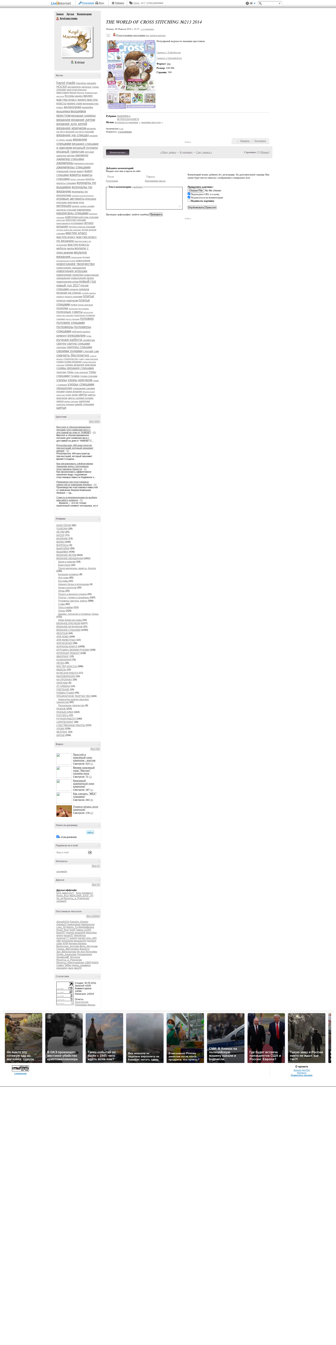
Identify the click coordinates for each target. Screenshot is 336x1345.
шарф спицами (84, 404)
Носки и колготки (67, 587)
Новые (265, 152)
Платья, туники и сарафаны (73, 597)
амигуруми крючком (76, 89)
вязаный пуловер (85, 147)
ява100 (78, 968)
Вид (253, 3)
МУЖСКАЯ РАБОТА (67, 673)
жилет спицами (77, 179)
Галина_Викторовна (67, 949)
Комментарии (84, 14)
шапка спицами (71, 401)
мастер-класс (66, 237)
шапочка (84, 401)
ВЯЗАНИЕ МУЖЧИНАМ (69, 626)
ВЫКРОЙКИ (63, 548)
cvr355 (87, 930)
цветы (83, 394)
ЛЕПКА (60, 663)
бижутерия (62, 92)
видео (79, 95)
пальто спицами (73, 296)
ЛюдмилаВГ (63, 957)
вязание (63, 120)
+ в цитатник (147, 28)
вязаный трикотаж (70, 151)
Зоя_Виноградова (66, 951)
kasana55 (80, 932)
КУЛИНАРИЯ (63, 659)
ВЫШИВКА (62, 551)
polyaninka (67, 940)
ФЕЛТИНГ (61, 732)
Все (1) (96, 866)
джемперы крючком (84, 163)
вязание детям (83, 120)
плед (74, 304)
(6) (91, 800)
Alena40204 (62, 921)
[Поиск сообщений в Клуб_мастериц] (90, 832)
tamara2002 (80, 940)
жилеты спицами (66, 183)
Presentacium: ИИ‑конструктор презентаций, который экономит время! (74, 448)
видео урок (74, 103)
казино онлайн (87, 206)
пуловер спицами (70, 323)
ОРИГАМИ (62, 683)
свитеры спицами (79, 347)
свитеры (61, 347)
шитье (61, 408)
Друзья (70, 14)
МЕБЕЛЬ (61, 669)
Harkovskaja (73, 924)
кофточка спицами (88, 217)
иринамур (61, 968)
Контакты (301, 1073)
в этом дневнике (68, 837)
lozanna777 (62, 938)
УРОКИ (60, 728)
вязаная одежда (83, 115)
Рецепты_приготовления (70, 962)
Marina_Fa (72, 927)
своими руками (69, 351)
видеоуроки (72, 107)
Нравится (245, 140)
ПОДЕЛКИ (62, 528)
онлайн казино (89, 293)
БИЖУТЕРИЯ (63, 525)
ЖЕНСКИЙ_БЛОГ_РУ (81, 895)
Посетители (81, 1002)
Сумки (61, 604)
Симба (60, 965)
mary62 (82, 938)
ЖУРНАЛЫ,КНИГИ (66, 646)
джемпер (81, 155)
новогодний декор (82, 278)
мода (70, 248)
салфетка (89, 340)
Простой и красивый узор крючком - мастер (84, 757)
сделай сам (91, 351)
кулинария (77, 223)
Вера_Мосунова (89, 946)
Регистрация (88, 3)
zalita (59, 943)
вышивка (63, 111)
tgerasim (91, 940)
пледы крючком (85, 305)
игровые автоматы (70, 199)
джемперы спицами (73, 167)
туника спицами (88, 376)
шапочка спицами (65, 404)
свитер (61, 343)
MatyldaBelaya (86, 927)
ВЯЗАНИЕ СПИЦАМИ (68, 630)
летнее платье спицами (82, 226)
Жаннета (84, 949)
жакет (80, 171)
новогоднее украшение (71, 267)
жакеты (75, 175)
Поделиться (260, 140)
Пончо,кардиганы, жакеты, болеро (77, 568)
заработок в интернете (83, 196)
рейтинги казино (81, 331)
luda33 (73, 938)
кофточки (60, 220)
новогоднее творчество (75, 264)
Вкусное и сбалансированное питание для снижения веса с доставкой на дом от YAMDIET (73, 430)
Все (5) (96, 884)
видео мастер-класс (74, 98)
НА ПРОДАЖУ (64, 679)
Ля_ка (59, 898)
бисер (72, 92)
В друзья (80, 62)
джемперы (65, 163)
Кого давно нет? (65, 893)
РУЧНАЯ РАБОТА (66, 718)
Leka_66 (61, 927)
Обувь (61, 591)
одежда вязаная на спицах (72, 290)
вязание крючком (71, 128)
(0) (94, 432)
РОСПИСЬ (62, 715)
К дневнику (186, 152)
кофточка (71, 217)
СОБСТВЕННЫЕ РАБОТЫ (70, 725)
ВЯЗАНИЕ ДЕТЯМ (66, 555)
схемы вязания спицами (75, 368)
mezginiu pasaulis (86, 83)
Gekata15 (61, 924)
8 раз (121, 129)
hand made (65, 83)
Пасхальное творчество (71, 705)
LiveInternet (61, 4)
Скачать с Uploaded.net (169, 58)
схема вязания (72, 361)
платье (88, 296)
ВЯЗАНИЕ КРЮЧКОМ (68, 623)
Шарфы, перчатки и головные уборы (78, 614)
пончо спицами (73, 319)
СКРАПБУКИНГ (65, 722)
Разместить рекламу (301, 1075)
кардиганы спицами (72, 213)
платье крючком (67, 300)
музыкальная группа (65, 261)
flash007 (61, 932)
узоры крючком (80, 380)
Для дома (63, 577)
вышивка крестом (151, 122)
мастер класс (76, 233)
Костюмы (63, 581)
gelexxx (70, 932)
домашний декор (66, 171)
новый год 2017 (68, 285)
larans (59, 935)
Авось (136, 3)
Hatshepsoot (87, 924)
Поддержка (247, 3)
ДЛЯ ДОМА (62, 636)
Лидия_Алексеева (66, 954)
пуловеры (65, 327)
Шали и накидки (67, 561)
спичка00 (61, 901)
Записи (60, 14)
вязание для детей (71, 124)
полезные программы (79, 309)
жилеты (89, 179)
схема (60, 361)
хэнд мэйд (72, 394)
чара (70, 968)
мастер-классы (78, 244)
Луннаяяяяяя (84, 954)
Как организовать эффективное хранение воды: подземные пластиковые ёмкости (74, 466)
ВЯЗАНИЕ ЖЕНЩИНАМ (69, 558)
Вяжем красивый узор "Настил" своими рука (84, 770)
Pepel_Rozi (62, 895)
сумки (81, 359)
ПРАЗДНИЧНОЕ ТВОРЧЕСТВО (73, 696)
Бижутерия (64, 565)
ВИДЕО (60, 542)
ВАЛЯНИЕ (62, 538)
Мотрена (75, 957)
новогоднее (83, 260)
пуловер (87, 319)
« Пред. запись (168, 152)
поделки (62, 308)
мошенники (76, 257)
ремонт (61, 335)
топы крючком (81, 372)
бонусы (80, 92)
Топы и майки (65, 607)
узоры (61, 380)
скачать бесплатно (72, 355)
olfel (58, 940)
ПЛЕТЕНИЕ (62, 689)
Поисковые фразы (85, 1004)
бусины (70, 95)
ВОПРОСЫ (62, 545)
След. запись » (204, 152)
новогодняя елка (67, 281)
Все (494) (94, 421)
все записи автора (155, 35)
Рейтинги (119, 3)
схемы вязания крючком (80, 364)
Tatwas (79, 930)
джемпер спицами (70, 159)
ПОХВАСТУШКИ (65, 692)
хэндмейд (61, 871)
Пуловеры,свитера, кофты (72, 600)
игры (81, 202)
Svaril (72, 930)
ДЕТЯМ (60, 532)
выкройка (87, 107)
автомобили (74, 87)
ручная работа (69, 340)
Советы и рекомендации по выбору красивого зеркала (76, 499)
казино (76, 206)
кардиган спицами (66, 210)
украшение (64, 388)
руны (88, 336)
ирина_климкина (81, 965)
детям (71, 155)
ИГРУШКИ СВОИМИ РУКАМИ (72, 649)
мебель (61, 248)
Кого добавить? (84, 893)
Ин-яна (81, 951)
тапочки (61, 372)
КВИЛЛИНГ (62, 656)
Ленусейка (91, 951)
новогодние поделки (69, 274)
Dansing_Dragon (79, 921)
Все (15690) (93, 916)
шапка (60, 401)
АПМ (65, 943)
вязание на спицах (72, 135)
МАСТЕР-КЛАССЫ (66, 666)
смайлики (137, 186)
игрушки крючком (67, 202)
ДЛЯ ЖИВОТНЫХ (66, 640)
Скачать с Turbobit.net (169, 52)
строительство (70, 359)
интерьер (63, 206)
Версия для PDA (302, 1070)
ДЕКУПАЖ (62, 633)
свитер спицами (78, 343)
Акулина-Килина (77, 943)
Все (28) (95, 748)
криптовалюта (63, 223)
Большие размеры (68, 574)
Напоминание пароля (155, 181)
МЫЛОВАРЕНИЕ (65, 676)
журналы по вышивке (126, 122)
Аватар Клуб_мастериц (76, 41)
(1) (91, 763)
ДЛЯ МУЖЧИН (64, 643)
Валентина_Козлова (67, 946)
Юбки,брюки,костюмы (70, 620)
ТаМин (68, 965)
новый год (87, 281)
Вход (101, 3)
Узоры (61, 610)
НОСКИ (61, 86)
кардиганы (84, 209)
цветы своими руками (80, 398)
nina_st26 (91, 938)
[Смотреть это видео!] (64, 759)
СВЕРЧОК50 (92, 962)
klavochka (91, 932)
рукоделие (76, 335)
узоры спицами (81, 384)
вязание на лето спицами (80, 131)
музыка (86, 257)
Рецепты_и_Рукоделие (76, 898)
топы (70, 372)
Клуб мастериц (57, 18)
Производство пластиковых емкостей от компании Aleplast (74, 483)
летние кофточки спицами (68, 230)
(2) (91, 813)
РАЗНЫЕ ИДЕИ (64, 712)
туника (74, 376)
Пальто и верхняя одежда (72, 594)
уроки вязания (73, 391)
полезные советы (69, 312)
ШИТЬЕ (60, 735)
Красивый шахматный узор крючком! (83, 783)
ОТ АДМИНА (63, 686)
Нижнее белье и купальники (73, 584)
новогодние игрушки (71, 271)
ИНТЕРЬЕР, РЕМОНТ (68, 653)
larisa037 (69, 935)
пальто (60, 296)
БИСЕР (60, 535)
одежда (73, 289)
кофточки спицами (76, 220)
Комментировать (117, 152)
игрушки (90, 198)
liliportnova (80, 935)
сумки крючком (91, 359)
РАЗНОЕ (61, 708)
